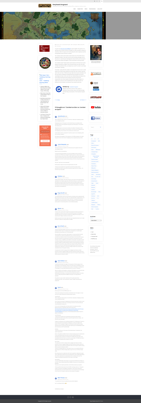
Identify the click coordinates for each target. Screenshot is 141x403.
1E (91, 138)
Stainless (60, 176)
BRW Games (98, 149)
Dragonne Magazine (94, 170)
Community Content (94, 161)
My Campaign (93, 191)
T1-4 (98, 198)
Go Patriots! (82, 99)
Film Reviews (98, 174)
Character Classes (94, 159)
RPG (83, 44)
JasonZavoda (61, 116)
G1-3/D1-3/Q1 (97, 176)
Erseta (92, 174)
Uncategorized (75, 44)
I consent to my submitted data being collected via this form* (44, 136)
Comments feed (94, 236)
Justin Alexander (62, 144)
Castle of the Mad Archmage (96, 157)
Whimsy (98, 204)
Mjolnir (59, 208)
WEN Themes (100, 401)
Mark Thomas (61, 377)
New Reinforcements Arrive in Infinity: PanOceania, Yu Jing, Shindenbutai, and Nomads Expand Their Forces (45, 101)
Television (93, 200)
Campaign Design (94, 151)
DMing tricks (93, 168)
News (99, 191)
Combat (81, 44)
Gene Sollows (61, 260)
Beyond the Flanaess (95, 145)
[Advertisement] (70, 21)
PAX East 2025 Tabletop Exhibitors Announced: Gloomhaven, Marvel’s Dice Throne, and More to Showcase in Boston (45, 109)
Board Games (93, 147)
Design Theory (93, 165)
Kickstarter (93, 185)
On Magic (58, 99)
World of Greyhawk (94, 206)
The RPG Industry (94, 202)
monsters (93, 189)
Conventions (93, 163)
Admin (92, 143)
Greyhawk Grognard (60, 5)
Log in (92, 231)
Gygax (92, 183)
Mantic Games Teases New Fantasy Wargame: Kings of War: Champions (45, 95)
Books (92, 149)
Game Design (93, 178)
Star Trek (93, 198)
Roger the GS (61, 193)
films (92, 176)
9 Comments (58, 46)
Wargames (93, 204)
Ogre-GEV (93, 193)
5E (98, 138)
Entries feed (93, 234)
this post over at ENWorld (66, 48)
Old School (93, 196)
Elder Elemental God (94, 172)
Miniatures (93, 187)
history (97, 183)
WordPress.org (94, 238)
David (59, 287)
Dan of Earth (61, 226)
